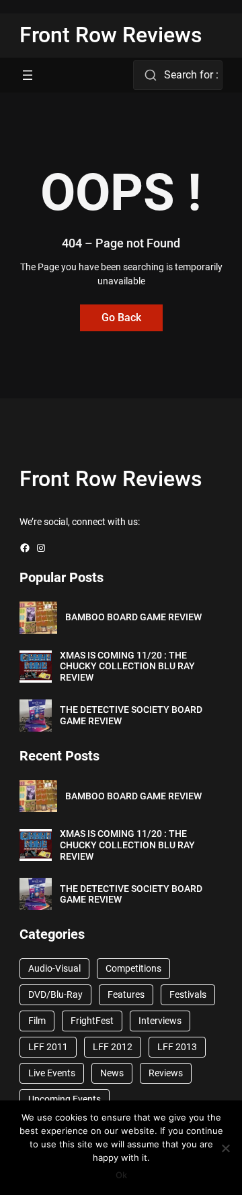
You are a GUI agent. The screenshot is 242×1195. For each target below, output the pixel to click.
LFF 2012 (112, 1046)
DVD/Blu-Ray (55, 994)
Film (37, 1020)
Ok (121, 1175)
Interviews (160, 1020)
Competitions (133, 968)
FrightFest (92, 1020)
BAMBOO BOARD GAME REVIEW (133, 617)
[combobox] (178, 75)
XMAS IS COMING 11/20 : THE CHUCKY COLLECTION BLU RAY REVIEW (127, 666)
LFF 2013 (177, 1046)
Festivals (187, 994)
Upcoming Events (64, 1099)
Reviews (166, 1073)
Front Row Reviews (110, 35)
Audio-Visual (54, 968)
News (112, 1073)
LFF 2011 (48, 1046)
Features (126, 994)
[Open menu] (27, 75)
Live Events (51, 1073)
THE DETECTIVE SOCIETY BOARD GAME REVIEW (131, 715)
